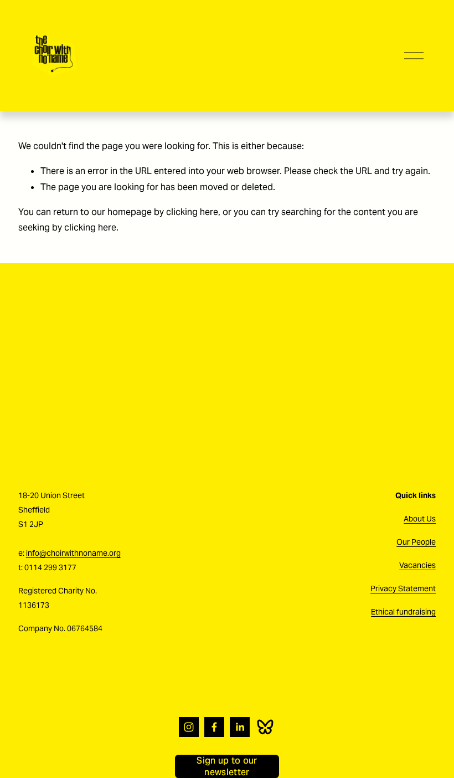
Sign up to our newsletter (227, 766)
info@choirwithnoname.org (73, 553)
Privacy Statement (403, 588)
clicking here (192, 212)
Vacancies (417, 565)
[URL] (265, 727)
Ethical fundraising (403, 612)
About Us (420, 519)
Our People (416, 542)
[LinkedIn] (240, 727)
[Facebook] (214, 727)
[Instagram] (189, 727)
